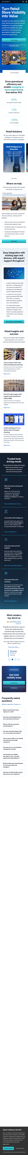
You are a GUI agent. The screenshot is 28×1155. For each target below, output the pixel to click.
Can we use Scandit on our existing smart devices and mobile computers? (13, 740)
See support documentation (14, 321)
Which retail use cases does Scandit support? (11, 725)
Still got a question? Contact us (11, 704)
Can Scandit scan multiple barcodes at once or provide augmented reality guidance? (11, 756)
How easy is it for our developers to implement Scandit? (12, 748)
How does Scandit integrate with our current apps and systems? (12, 732)
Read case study (13, 647)
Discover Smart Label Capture (13, 565)
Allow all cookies (8, 1148)
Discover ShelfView (10, 532)
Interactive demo (14, 45)
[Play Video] (14, 58)
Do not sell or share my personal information (14, 1152)
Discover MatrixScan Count (12, 504)
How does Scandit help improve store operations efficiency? (12, 718)
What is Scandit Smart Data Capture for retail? (11, 711)
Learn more (6, 1144)
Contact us (14, 688)
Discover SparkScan (10, 601)
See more (14, 241)
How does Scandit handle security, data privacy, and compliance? (13, 773)
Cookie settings (20, 1148)
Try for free (14, 40)
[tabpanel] (14, 219)
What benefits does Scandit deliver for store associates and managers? (13, 765)
